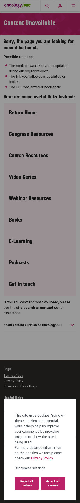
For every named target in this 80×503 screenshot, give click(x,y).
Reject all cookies (26, 483)
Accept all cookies (53, 483)
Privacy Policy (42, 458)
